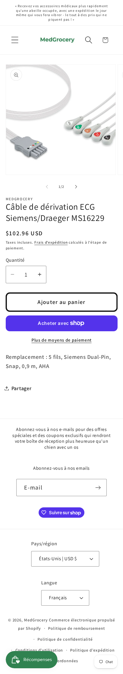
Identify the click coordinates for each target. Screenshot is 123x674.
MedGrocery (36, 620)
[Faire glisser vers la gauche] (47, 186)
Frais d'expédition (51, 242)
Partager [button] (21, 388)
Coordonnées (65, 660)
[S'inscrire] (98, 487)
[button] (15, 40)
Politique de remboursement (76, 628)
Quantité (15, 260)
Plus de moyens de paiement (61, 340)
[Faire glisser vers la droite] (76, 186)
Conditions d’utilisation (39, 650)
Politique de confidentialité (64, 639)
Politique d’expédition (92, 650)
